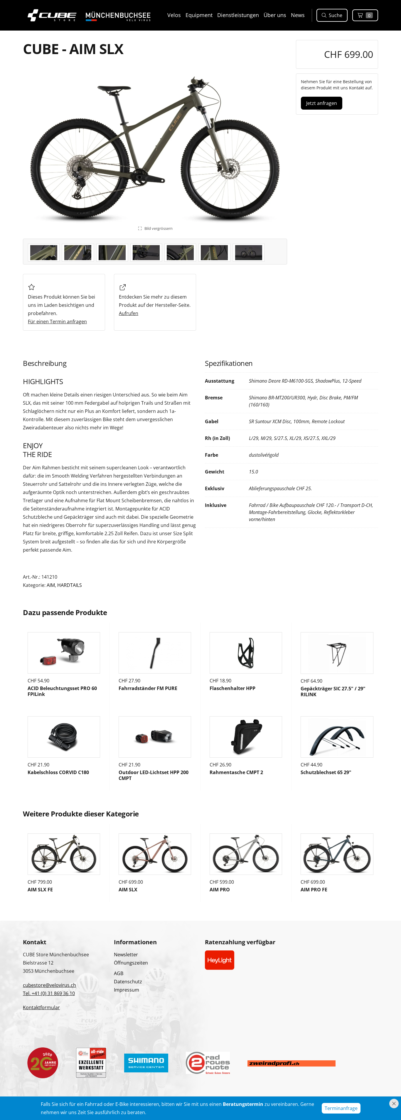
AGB (118, 973)
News (298, 15)
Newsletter (126, 954)
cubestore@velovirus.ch (49, 985)
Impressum (126, 990)
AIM (51, 585)
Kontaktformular (41, 1007)
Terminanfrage (341, 1108)
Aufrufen (128, 313)
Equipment (199, 15)
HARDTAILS (69, 585)
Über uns (275, 15)
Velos (174, 15)
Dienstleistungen (238, 15)
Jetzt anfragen (321, 103)
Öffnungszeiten (131, 963)
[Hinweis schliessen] (394, 1103)
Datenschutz (128, 981)
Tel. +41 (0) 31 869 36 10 (49, 993)
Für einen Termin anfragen (57, 321)
